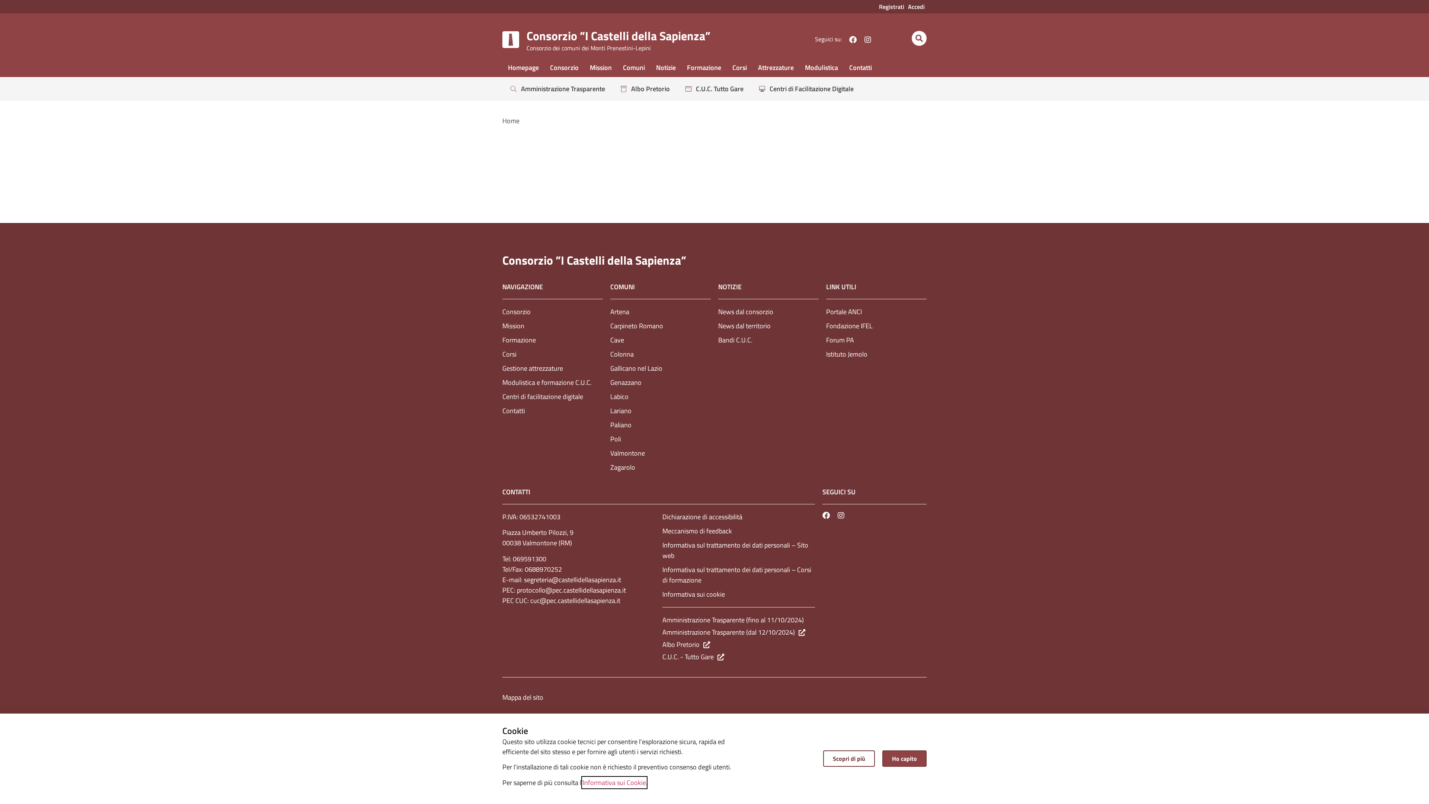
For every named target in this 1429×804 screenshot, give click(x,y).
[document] (714, 402)
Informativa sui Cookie (614, 783)
